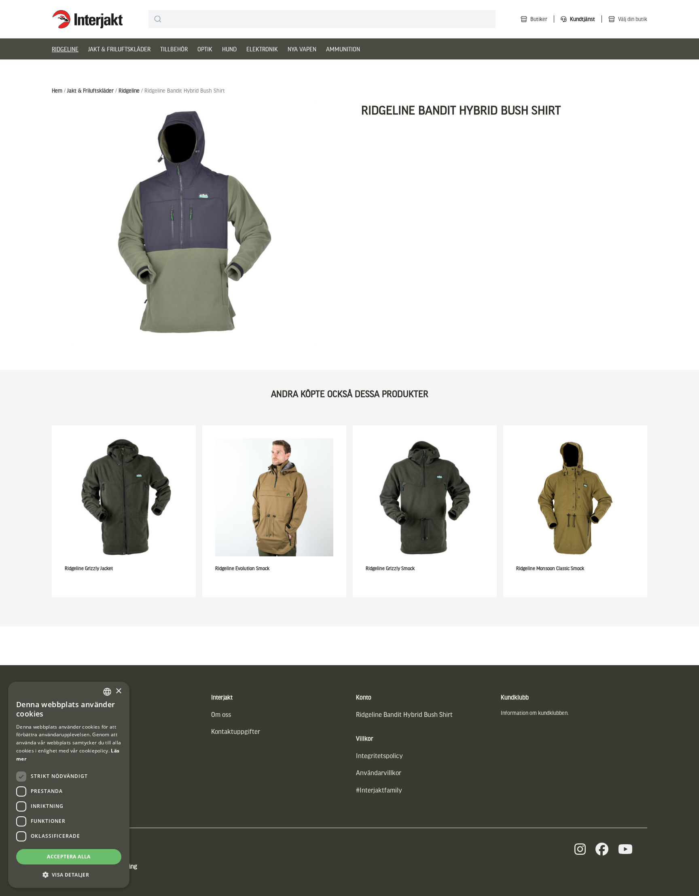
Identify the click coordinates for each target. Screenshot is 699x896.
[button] (68, 875)
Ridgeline (65, 49)
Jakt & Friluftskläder (119, 49)
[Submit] (157, 19)
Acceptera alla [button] (69, 856)
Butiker (538, 19)
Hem (57, 90)
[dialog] (68, 785)
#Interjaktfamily (379, 789)
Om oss (221, 714)
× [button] (118, 691)
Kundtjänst (582, 19)
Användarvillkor (378, 772)
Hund (229, 49)
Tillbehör (174, 49)
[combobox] (322, 19)
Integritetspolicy (379, 755)
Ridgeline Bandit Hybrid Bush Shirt (404, 714)
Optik (204, 49)
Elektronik (262, 49)
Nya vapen (302, 49)
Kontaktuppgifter (235, 731)
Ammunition (343, 49)
